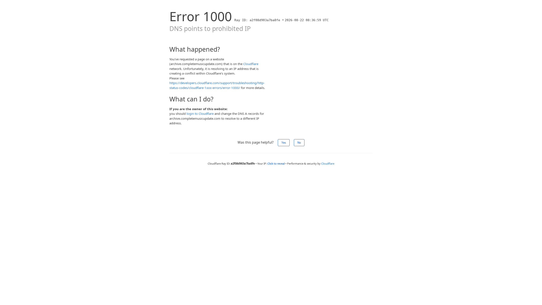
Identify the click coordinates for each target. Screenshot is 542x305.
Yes (283, 142)
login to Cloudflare (200, 113)
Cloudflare (250, 64)
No (299, 142)
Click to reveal (276, 163)
